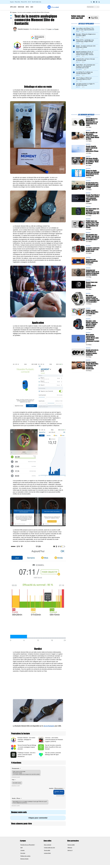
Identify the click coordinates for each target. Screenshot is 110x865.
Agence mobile (71, 844)
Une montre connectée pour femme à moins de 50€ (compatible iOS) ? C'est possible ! (93, 299)
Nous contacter (47, 844)
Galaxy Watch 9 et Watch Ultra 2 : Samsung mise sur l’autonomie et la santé (92, 122)
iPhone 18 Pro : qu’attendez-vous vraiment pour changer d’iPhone (85, 40)
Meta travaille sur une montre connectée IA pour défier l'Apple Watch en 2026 (92, 136)
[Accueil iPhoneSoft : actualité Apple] (10, 12)
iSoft (21, 847)
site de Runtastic (48, 726)
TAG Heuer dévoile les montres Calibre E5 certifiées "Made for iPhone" (92, 161)
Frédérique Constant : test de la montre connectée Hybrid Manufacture (26, 754)
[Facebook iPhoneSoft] (94, 2)
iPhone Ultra (17, 1)
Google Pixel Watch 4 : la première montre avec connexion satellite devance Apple (93, 198)
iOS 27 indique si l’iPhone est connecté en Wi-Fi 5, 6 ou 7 (84, 78)
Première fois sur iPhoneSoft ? (27, 844)
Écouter (56, 29)
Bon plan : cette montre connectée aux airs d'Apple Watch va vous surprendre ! (92, 324)
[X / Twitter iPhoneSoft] (91, 2)
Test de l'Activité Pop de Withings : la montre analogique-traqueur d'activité (27, 747)
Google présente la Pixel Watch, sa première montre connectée (92, 352)
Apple (27, 7)
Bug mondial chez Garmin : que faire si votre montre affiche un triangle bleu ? (92, 237)
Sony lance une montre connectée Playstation (92, 261)
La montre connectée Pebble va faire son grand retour (93, 249)
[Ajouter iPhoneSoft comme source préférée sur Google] (38, 37)
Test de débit (47, 850)
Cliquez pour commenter (38, 818)
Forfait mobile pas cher (49, 847)
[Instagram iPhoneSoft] (96, 2)
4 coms (49, 29)
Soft (55, 7)
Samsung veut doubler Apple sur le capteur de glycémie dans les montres (92, 272)
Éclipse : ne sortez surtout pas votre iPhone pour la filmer (85, 46)
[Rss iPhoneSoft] (99, 2)
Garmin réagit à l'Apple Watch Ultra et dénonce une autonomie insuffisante (92, 365)
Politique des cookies (25, 856)
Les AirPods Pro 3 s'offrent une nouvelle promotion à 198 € (84, 72)
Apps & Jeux (13, 7)
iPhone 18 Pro (24, 1)
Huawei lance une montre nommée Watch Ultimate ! (92, 284)
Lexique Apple (47, 853)
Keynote (12, 1)
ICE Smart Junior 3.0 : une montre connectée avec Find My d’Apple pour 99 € (92, 211)
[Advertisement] (38, 72)
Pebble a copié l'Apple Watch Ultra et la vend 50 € (92, 312)
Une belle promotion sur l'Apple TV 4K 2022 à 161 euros (85, 84)
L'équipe (22, 850)
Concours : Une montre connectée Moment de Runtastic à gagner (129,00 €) (54, 739)
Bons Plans (21, 7)
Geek (31, 7)
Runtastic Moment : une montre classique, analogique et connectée (26, 739)
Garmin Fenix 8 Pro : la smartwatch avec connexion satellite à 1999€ (92, 185)
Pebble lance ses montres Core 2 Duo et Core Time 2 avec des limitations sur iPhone (92, 224)
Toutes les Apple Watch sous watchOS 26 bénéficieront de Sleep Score (92, 173)
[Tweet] (11, 15)
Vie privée (22, 853)
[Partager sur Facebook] (11, 18)
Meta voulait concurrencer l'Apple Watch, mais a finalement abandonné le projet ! (92, 338)
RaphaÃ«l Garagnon (23, 29)
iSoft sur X (70, 850)
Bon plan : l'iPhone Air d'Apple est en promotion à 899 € (85, 34)
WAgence (70, 847)
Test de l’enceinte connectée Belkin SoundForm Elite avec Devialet (53, 747)
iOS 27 (29, 1)
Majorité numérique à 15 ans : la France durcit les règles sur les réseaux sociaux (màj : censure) (84, 53)
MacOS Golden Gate (36, 1)
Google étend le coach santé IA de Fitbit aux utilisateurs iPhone (92, 149)
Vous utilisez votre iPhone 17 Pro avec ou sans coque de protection (85, 29)
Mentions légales (24, 858)
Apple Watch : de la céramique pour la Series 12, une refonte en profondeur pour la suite (85, 66)
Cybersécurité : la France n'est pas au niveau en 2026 (85, 59)
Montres (14, 12)
